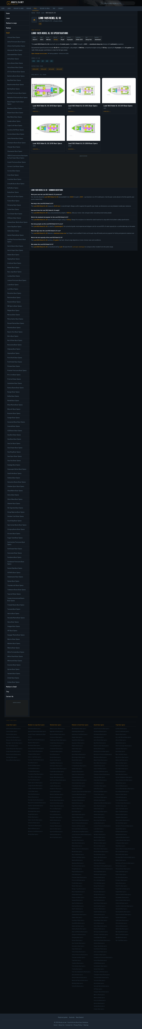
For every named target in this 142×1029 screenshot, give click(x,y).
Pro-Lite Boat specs (99, 880)
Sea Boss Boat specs (100, 897)
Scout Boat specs (55, 823)
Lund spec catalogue (78, 247)
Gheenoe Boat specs (121, 814)
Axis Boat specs (76, 751)
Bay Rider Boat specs (100, 743)
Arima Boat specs (99, 737)
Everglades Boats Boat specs (58, 768)
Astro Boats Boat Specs (15, 63)
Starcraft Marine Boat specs (80, 931)
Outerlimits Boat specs (56, 803)
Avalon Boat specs (77, 748)
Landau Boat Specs (13, 276)
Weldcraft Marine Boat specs (80, 980)
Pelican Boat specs (121, 866)
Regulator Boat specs (56, 817)
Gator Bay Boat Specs (14, 226)
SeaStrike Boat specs (100, 911)
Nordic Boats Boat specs (57, 800)
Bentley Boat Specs (13, 89)
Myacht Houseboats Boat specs (37, 802)
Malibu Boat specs (77, 846)
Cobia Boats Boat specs (78, 785)
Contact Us (9, 696)
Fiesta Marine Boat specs (57, 771)
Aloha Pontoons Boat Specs (16, 42)
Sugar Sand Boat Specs (15, 538)
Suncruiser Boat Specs (14, 553)
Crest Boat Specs (13, 175)
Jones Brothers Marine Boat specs (81, 834)
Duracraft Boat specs (122, 785)
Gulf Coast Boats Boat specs (58, 780)
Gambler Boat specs (121, 806)
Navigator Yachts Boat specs (14, 743)
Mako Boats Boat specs (78, 843)
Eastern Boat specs (55, 760)
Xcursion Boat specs (100, 1000)
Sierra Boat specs (99, 923)
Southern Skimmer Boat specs (124, 906)
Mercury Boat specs (99, 846)
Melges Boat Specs (13, 310)
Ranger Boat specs (99, 886)
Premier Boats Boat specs (79, 877)
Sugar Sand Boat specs (100, 946)
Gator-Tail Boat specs (122, 811)
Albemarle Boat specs (34, 728)
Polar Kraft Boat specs (122, 871)
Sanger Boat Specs (13, 417)
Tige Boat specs (76, 960)
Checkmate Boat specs (78, 783)
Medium (29, 8)
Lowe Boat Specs (13, 284)
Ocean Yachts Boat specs (13, 751)
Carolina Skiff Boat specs (101, 771)
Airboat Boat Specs (13, 37)
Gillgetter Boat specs (122, 817)
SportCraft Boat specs (56, 831)
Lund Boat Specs (12, 289)
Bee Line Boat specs (121, 763)
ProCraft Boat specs (99, 883)
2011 (43, 61)
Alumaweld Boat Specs (14, 54)
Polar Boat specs (76, 874)
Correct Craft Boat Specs (15, 166)
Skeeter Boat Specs (13, 503)
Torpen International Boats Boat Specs (15, 599)
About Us (61, 1025)
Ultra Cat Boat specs (121, 923)
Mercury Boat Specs (13, 314)
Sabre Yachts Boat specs (35, 820)
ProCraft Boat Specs (14, 379)
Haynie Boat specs (121, 828)
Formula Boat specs (34, 768)
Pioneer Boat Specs (13, 366)
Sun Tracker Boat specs (78, 943)
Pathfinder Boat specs (100, 874)
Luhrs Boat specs (33, 791)
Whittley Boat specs (77, 983)
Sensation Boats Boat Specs (16, 482)
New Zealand (79, 1017)
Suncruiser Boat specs (100, 951)
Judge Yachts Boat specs (35, 785)
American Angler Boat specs (124, 745)
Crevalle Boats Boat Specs (15, 183)
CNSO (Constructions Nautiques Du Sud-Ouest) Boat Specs (17, 157)
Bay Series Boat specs (122, 757)
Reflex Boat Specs (13, 396)
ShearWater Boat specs (100, 920)
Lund (42, 13)
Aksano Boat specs (121, 734)
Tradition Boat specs (77, 963)
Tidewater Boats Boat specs (102, 974)
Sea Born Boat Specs (14, 435)
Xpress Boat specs (99, 1003)
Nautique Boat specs (78, 863)
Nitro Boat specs (98, 860)
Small (35, 8)
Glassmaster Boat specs (123, 820)
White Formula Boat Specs (15, 652)
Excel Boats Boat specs (122, 791)
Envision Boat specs (77, 808)
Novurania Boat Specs (14, 345)
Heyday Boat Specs (13, 259)
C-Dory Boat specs (77, 763)
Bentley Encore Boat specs (101, 751)
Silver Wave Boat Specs (14, 499)
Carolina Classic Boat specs (36, 748)
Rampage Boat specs (34, 811)
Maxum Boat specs (33, 797)
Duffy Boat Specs (12, 188)
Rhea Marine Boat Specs (15, 405)
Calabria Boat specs (99, 765)
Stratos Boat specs (99, 943)
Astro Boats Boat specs (100, 740)
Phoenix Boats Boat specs (123, 868)
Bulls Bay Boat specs (121, 774)
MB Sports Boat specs (100, 843)
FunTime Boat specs (34, 779)
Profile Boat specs (77, 883)
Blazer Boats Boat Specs (15, 112)
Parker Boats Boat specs (57, 806)
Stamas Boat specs (55, 834)
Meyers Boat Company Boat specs (125, 848)
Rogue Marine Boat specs (123, 888)
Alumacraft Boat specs (100, 731)
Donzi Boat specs (55, 754)
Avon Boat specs (120, 751)
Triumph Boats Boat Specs (15, 605)
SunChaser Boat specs (100, 948)
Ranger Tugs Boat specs (79, 888)
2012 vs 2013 (59, 69)
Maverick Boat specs (99, 840)
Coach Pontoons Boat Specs (16, 162)
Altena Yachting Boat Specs (16, 46)
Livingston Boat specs (122, 843)
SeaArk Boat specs (121, 891)
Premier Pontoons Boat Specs (17, 370)
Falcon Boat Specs (13, 201)
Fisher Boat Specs (13, 209)
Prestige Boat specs (34, 808)
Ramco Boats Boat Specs (15, 387)
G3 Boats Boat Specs (14, 218)
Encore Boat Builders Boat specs (125, 788)
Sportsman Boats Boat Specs (16, 525)
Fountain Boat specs (34, 771)
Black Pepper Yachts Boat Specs (15, 103)
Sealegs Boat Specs (13, 465)
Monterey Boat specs (56, 797)
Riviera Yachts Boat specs (13, 754)
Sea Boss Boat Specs (14, 439)
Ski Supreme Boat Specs (15, 508)
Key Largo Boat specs (100, 820)
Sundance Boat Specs (14, 557)
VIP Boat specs (98, 989)
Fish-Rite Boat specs (122, 800)
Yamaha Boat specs (99, 1006)
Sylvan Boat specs (99, 969)
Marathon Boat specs (100, 834)
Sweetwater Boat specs (100, 966)
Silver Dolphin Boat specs (123, 900)
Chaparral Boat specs (34, 754)
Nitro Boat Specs (12, 336)
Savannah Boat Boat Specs (16, 422)
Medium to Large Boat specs (36, 725)
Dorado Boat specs (55, 757)
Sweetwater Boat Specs (15, 577)
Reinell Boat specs (99, 888)
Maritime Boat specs (99, 837)
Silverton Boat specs (34, 822)
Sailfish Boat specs (55, 820)
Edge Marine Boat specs (78, 806)
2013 (51, 61)
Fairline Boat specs (11, 734)
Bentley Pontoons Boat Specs (16, 93)
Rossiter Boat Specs (13, 413)
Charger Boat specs (99, 777)
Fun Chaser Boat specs (100, 797)
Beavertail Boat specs (122, 760)
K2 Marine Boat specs (122, 831)
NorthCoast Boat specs (78, 866)
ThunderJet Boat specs (78, 957)
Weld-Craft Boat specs (122, 934)
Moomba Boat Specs (13, 327)
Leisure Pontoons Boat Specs (16, 280)
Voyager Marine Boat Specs (16, 635)
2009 (33, 61)
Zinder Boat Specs (13, 678)
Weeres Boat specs (99, 997)
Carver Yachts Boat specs (35, 751)
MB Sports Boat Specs (14, 306)
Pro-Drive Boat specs (122, 877)
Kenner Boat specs (99, 817)
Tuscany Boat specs (99, 980)
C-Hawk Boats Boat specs (79, 765)
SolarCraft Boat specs (122, 903)
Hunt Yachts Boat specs (13, 737)
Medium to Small (45, 8)
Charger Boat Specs (13, 147)
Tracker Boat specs (121, 917)
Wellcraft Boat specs (34, 828)
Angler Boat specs (77, 737)
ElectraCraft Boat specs (100, 791)
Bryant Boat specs (77, 760)
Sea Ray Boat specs (11, 757)
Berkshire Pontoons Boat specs (103, 754)
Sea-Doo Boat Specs (14, 460)
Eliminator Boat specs (56, 765)
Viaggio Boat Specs (13, 626)
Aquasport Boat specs (78, 743)
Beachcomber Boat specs (101, 745)
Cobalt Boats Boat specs (57, 743)
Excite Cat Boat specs (34, 765)
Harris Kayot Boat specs (100, 811)
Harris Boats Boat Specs (15, 246)
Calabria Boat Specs (13, 121)
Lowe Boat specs (99, 828)
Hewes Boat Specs (13, 254)
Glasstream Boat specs (78, 814)
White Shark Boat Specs (15, 656)
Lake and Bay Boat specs (123, 837)
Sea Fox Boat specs (77, 903)
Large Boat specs (11, 725)
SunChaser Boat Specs (14, 548)
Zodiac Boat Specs (13, 682)
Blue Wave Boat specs (122, 768)
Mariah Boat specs (77, 851)
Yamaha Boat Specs (13, 673)
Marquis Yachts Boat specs (13, 740)
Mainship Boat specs (34, 794)
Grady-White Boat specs (57, 777)
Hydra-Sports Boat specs (35, 782)
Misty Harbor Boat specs (100, 848)
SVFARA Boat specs (99, 963)
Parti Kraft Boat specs (100, 871)
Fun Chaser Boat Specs (14, 214)
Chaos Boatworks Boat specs (124, 780)
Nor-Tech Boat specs (12, 745)
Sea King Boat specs (99, 906)
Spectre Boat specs (55, 828)
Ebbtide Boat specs (77, 803)
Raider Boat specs (77, 886)
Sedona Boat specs (99, 914)
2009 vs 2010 (35, 69)
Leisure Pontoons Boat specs (102, 826)
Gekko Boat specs (99, 808)
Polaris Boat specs (121, 874)
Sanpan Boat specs (77, 900)
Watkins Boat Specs (13, 643)
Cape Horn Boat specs (78, 774)
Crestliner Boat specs (100, 785)
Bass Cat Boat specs (121, 754)
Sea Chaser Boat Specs (14, 448)
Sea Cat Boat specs (99, 900)
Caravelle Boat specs (78, 777)
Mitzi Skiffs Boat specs (122, 854)
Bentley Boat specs (99, 748)
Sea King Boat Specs (14, 452)
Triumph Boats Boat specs (101, 977)
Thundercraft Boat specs (101, 971)
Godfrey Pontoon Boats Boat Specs (16, 240)
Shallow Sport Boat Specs (15, 486)
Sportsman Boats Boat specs (102, 940)
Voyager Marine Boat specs (101, 991)
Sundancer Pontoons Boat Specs (15, 563)
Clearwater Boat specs (100, 780)
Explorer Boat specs (121, 794)
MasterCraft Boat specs (56, 794)
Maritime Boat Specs (13, 297)
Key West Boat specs (78, 840)
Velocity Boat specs (77, 974)
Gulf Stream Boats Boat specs (80, 820)
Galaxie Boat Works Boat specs (102, 803)
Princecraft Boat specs (78, 880)
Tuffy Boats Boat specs (122, 920)
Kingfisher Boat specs (56, 788)
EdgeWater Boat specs (56, 763)
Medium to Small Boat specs (80, 725)
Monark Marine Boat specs (101, 851)
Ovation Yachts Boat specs (35, 805)
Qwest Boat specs (121, 883)
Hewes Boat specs (99, 814)
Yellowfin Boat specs (78, 986)
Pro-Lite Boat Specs (13, 375)
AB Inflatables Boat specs (79, 728)
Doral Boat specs (33, 762)
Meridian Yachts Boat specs (36, 800)
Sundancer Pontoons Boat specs (103, 957)
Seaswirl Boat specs (56, 826)
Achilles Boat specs (121, 728)
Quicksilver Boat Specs (14, 383)
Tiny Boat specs (120, 725)
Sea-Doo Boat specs (99, 908)
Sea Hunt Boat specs (78, 906)
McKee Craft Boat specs (78, 857)
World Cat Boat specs (56, 837)
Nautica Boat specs (77, 860)
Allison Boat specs (121, 740)
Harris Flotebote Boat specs (80, 823)
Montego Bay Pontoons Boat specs (125, 857)
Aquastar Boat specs (121, 748)
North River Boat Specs (14, 340)
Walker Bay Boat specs (122, 928)
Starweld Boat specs (121, 908)
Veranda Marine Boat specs (101, 986)
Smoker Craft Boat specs (101, 934)
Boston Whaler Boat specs (57, 734)
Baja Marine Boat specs (56, 731)
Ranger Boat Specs (13, 392)
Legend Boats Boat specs (123, 840)
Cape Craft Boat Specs (14, 125)
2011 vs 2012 (51, 69)
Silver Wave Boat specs (100, 926)
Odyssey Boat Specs (13, 349)
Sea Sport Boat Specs (14, 456)
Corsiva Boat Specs (13, 171)
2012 (47, 61)
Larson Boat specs (55, 791)
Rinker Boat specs (33, 817)
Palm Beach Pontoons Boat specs (103, 868)
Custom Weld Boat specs (79, 794)
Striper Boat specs (77, 940)
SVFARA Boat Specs (13, 572)
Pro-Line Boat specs (56, 808)
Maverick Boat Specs (14, 302)
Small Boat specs (99, 725)
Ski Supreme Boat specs (101, 931)
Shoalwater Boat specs (122, 897)
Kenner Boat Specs (13, 267)
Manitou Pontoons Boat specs (80, 848)
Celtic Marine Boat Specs (15, 138)
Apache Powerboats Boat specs (37, 731)
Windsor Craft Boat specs (35, 831)
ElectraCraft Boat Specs (15, 196)
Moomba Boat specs (99, 854)
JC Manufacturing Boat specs (80, 831)
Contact (60, 8)
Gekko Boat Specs (13, 231)
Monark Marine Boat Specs (15, 323)
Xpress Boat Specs (13, 669)
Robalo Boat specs (77, 894)
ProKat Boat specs (55, 811)
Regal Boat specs (33, 814)
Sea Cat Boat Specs (13, 443)
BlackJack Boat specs (122, 765)
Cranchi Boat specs (11, 731)
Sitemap (85, 1025)
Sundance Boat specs (100, 954)
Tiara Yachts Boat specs (35, 825)
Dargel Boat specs (121, 783)
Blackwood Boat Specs (14, 108)
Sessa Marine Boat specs (13, 760)
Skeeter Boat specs (99, 928)
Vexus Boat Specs (13, 622)
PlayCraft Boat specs (78, 871)
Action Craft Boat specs (122, 731)
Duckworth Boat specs (78, 800)
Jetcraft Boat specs (55, 783)
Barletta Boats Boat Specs (16, 76)
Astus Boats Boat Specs (15, 67)
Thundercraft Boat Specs (15, 585)
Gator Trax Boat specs (122, 808)
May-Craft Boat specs (78, 854)
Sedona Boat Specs (13, 478)
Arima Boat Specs (13, 59)
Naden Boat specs (121, 860)
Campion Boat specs (78, 771)
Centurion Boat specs (56, 737)
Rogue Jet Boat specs (78, 897)
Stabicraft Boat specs (78, 926)
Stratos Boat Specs (13, 533)
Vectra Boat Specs (13, 613)
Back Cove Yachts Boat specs (36, 739)
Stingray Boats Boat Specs (16, 529)
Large (9, 8)
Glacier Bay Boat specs (56, 774)
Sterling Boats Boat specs (123, 911)
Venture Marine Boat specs (79, 977)
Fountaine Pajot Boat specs (35, 774)
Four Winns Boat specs (34, 777)
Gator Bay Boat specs (100, 806)
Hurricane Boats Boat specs (80, 828)
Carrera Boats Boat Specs (15, 134)
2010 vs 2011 (43, 69)
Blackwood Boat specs (100, 757)
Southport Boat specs (78, 920)
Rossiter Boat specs (99, 891)
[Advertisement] (17, 708)
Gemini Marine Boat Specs (15, 235)
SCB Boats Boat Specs (14, 430)
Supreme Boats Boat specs (123, 914)
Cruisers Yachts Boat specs (36, 759)
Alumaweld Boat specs (100, 734)
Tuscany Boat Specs (13, 609)
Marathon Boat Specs (14, 293)
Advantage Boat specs (78, 731)
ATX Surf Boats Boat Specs (16, 71)
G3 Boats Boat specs (99, 800)
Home (3, 8)
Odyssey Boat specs (99, 863)
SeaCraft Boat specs (77, 911)
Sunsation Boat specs (78, 946)
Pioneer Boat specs (99, 877)
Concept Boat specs (55, 745)
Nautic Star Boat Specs (14, 332)
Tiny (54, 8)
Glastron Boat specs (77, 817)
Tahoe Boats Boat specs (79, 951)
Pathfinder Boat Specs (14, 362)
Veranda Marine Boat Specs (16, 618)
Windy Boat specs (33, 834)
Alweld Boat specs (121, 743)
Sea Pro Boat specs (77, 908)
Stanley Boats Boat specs (79, 928)
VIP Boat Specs (12, 630)
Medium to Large (19, 8)
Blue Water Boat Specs (14, 117)
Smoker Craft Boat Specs (15, 516)
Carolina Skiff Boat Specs (15, 130)
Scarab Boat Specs (13, 426)
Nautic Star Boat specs (100, 857)
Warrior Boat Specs (13, 639)
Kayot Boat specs (77, 837)
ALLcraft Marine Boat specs (123, 737)
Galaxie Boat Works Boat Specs (17, 222)
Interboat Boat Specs (14, 263)
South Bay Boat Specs (14, 520)
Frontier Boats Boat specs (123, 803)
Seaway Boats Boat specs (79, 914)
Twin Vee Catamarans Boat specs (81, 971)
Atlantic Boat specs (77, 745)
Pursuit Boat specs (55, 814)
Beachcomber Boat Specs (15, 84)
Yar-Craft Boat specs (121, 940)
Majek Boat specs (120, 846)
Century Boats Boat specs (79, 780)
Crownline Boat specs (56, 751)
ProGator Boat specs (121, 880)
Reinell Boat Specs (13, 400)
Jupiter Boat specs (55, 785)
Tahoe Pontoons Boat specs (80, 954)
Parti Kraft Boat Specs (14, 357)
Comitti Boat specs (77, 788)
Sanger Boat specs (99, 894)
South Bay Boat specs (100, 937)
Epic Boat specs (76, 811)
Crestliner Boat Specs (14, 179)
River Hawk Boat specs (78, 891)
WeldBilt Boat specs (121, 937)
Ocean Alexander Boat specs (14, 748)
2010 (38, 61)
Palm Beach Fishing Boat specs (103, 866)
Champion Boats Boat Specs (16, 142)
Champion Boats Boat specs (102, 774)
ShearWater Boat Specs (15, 490)
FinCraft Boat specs (121, 797)
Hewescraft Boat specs (78, 826)
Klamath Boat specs (121, 834)
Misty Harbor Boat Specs (15, 319)
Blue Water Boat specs (100, 763)
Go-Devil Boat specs (121, 823)
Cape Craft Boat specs (100, 768)
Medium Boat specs (55, 725)
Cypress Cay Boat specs (79, 797)
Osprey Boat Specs (13, 353)
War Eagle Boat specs (122, 931)
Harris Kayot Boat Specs (15, 250)
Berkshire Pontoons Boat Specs (17, 97)
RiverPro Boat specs (121, 886)
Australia (71, 1017)
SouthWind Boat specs (78, 923)
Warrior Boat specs (99, 994)
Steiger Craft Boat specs (79, 934)
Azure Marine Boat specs (79, 754)
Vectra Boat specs (99, 983)
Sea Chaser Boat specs (100, 903)
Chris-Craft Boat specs (34, 757)
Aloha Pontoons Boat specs (101, 728)
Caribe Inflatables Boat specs (124, 777)
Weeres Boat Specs (13, 648)
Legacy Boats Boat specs (35, 788)
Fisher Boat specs (99, 794)
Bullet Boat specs (121, 771)
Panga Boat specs (77, 868)
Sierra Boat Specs (13, 495)
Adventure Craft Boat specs (79, 734)
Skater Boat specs (77, 917)
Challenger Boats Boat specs (58, 740)
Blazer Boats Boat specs (100, 760)
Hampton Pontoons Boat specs (124, 826)
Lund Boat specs (98, 831)
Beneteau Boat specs (34, 745)
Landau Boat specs (99, 823)
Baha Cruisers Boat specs (57, 728)
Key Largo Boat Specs (14, 272)
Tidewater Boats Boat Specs (16, 589)
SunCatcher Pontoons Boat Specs (16, 543)
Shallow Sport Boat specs (101, 917)
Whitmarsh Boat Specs (14, 660)
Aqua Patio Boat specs (78, 740)
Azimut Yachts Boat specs (13, 728)
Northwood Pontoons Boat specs (125, 863)
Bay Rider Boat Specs (14, 80)
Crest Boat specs (99, 783)
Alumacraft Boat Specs (14, 50)
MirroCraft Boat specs (122, 851)
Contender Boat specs (56, 748)
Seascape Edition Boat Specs (16, 469)
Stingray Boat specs (77, 937)
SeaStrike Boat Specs (14, 473)
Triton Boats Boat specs (78, 966)
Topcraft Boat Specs (14, 594)
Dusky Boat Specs (13, 192)
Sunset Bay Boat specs (100, 960)
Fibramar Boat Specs (14, 205)
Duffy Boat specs (98, 788)
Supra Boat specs (77, 948)
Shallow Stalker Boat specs (123, 894)
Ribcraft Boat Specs (13, 409)
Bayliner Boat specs (33, 742)
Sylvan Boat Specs (13, 581)
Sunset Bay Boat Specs (14, 568)
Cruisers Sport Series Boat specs (81, 791)
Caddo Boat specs (77, 768)
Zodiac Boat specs (99, 1009)
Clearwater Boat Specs (14, 151)
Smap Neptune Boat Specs (15, 512)
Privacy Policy (78, 1025)
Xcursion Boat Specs (13, 665)
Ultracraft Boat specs (122, 926)
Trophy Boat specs (77, 969)
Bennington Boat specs (78, 757)
